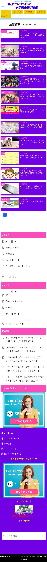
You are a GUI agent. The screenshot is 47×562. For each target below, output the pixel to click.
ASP (8, 241)
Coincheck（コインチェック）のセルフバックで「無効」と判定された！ (32, 142)
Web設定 (10, 254)
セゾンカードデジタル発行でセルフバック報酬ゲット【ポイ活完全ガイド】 (32, 35)
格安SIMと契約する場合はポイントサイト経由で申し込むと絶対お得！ (32, 188)
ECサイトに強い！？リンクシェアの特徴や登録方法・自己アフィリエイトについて (32, 173)
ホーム (6, 12)
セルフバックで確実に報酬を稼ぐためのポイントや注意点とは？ (32, 126)
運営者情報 (29, 12)
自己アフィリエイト (15, 266)
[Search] (42, 278)
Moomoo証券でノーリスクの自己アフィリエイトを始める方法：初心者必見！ (32, 51)
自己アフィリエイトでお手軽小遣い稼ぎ (21, 556)
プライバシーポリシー (5, 15)
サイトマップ (17, 12)
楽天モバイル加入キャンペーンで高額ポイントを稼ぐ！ (32, 111)
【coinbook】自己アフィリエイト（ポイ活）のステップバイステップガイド (32, 66)
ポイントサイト (13, 260)
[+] (15, 293)
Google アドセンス (14, 247)
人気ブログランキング (24, 514)
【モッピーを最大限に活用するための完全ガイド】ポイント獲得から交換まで (32, 97)
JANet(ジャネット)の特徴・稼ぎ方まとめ (31, 202)
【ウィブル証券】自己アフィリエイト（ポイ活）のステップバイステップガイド (32, 81)
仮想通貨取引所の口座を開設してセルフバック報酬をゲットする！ (32, 157)
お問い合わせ (41, 12)
